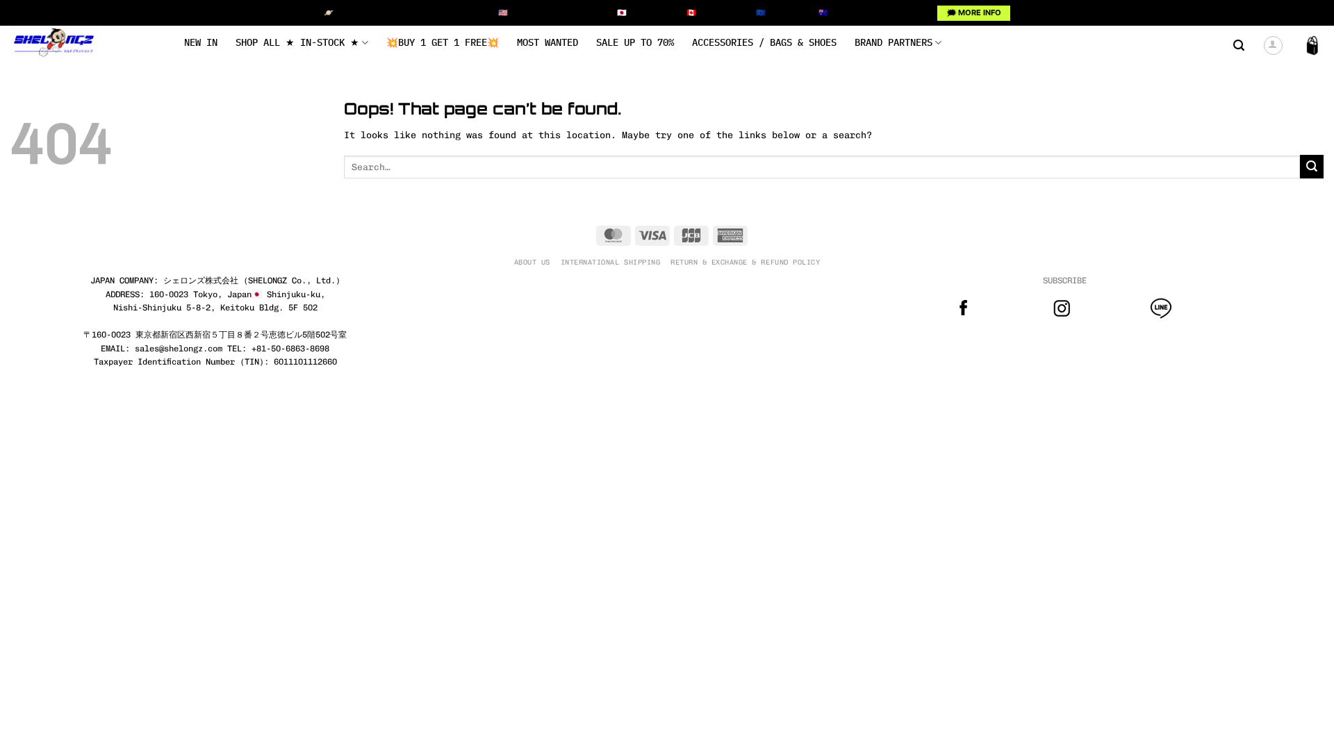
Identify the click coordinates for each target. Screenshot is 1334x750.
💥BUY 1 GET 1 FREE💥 (442, 42)
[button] (1238, 45)
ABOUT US (532, 262)
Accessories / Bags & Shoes (764, 42)
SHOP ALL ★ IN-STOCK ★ (297, 42)
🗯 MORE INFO (974, 12)
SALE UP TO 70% (635, 42)
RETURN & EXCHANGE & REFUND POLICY (745, 262)
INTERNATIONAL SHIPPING (610, 262)
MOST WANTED (547, 42)
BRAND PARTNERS (893, 42)
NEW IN (200, 42)
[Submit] (1312, 166)
